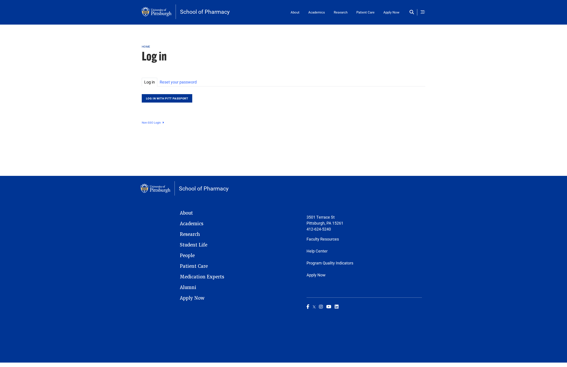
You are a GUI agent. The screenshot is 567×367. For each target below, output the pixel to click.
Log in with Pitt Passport (167, 98)
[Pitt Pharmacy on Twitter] (314, 306)
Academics (316, 12)
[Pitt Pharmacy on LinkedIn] (337, 306)
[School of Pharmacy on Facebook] (308, 306)
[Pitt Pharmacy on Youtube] (328, 306)
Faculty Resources (323, 239)
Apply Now (391, 12)
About (295, 12)
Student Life (193, 245)
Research (341, 12)
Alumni (188, 287)
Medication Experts (202, 277)
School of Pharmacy (205, 11)
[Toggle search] (412, 12)
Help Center (317, 251)
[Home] (159, 11)
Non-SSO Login (151, 122)
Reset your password (178, 82)
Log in (149, 82)
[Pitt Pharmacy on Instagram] (321, 306)
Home (146, 47)
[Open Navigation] (422, 12)
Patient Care (365, 12)
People (187, 255)
